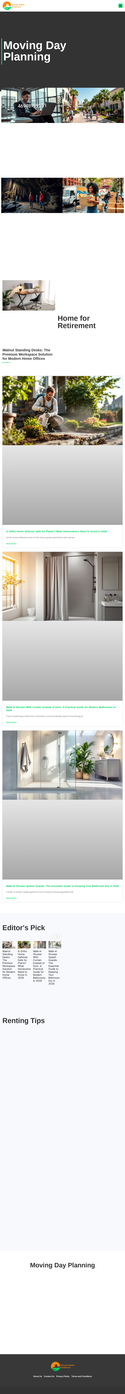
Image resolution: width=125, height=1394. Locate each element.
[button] (121, 6)
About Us (37, 1376)
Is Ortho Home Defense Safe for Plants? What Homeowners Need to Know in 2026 (56, 531)
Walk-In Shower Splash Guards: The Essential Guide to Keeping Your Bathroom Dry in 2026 (62, 886)
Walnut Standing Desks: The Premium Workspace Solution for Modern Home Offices (27, 354)
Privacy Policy (62, 1376)
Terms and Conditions (81, 1376)
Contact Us (49, 1376)
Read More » (6, 362)
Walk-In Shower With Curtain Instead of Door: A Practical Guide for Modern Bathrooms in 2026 (39, 966)
